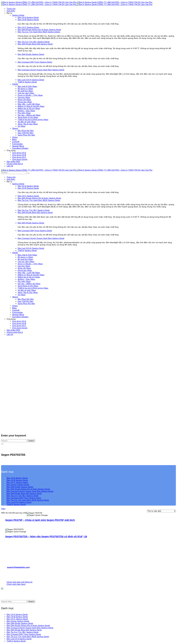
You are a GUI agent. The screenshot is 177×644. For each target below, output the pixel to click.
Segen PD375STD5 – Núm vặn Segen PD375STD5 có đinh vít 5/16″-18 (46, 536)
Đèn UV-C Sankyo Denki (17, 482)
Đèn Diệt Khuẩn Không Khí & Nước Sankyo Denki (28, 489)
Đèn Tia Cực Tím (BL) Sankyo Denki (22, 496)
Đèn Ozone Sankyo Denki (18, 484)
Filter (3, 509)
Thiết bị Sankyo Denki (16, 504)
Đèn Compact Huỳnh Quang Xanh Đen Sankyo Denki (30, 491)
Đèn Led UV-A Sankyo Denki (19, 502)
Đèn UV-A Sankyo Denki (17, 478)
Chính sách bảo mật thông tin (19, 582)
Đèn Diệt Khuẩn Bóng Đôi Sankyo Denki (24, 493)
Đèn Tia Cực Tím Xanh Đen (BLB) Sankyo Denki (28, 500)
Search (31, 441)
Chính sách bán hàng (16, 584)
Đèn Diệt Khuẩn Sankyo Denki (20, 487)
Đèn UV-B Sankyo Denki (17, 480)
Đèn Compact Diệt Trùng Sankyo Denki (24, 498)
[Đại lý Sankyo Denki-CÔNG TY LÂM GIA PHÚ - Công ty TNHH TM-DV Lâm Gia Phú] (76, 2)
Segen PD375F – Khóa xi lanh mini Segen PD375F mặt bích (40, 520)
